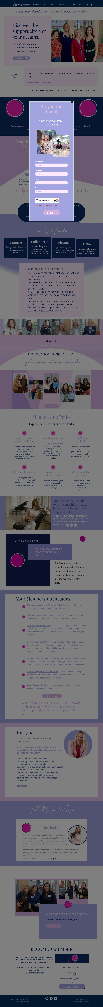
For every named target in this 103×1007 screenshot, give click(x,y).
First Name (39, 161)
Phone (37, 179)
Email (37, 188)
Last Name (39, 170)
